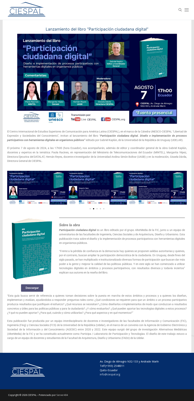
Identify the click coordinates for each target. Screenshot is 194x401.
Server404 (62, 395)
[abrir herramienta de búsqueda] (180, 10)
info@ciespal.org (110, 374)
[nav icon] (187, 9)
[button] (11, 188)
